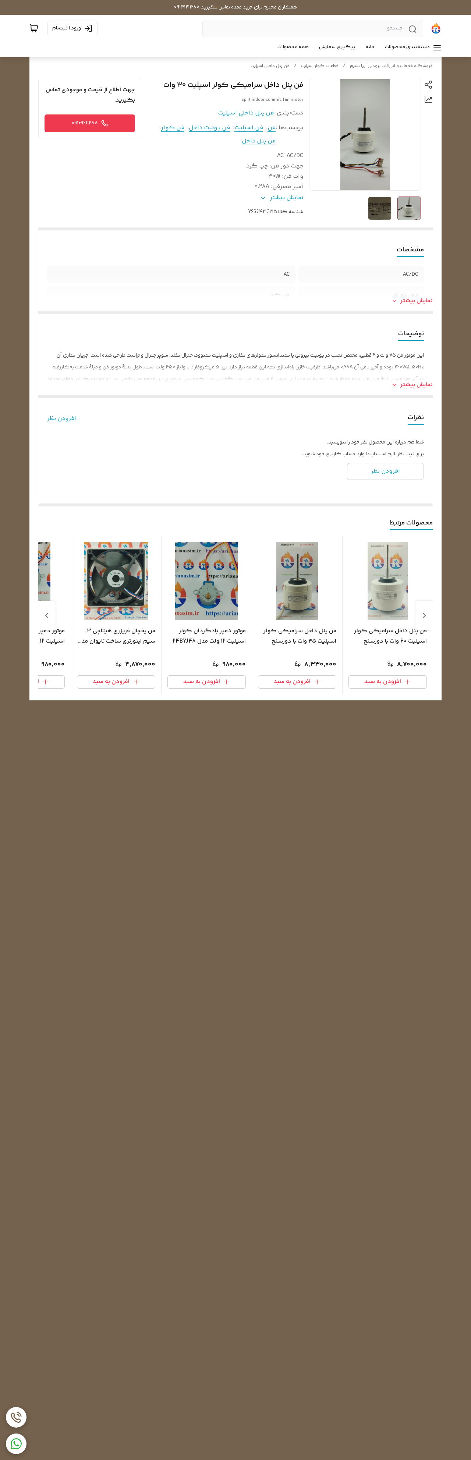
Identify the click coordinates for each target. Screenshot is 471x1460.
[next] (47, 615)
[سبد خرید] (33, 28)
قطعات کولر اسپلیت (320, 66)
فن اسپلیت (248, 127)
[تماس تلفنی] (16, 1417)
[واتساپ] (16, 1444)
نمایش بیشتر (416, 301)
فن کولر (172, 127)
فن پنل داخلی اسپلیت (270, 66)
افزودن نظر (61, 418)
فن (272, 127)
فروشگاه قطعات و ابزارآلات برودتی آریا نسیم (391, 66)
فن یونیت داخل (209, 127)
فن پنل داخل (259, 141)
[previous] (424, 615)
